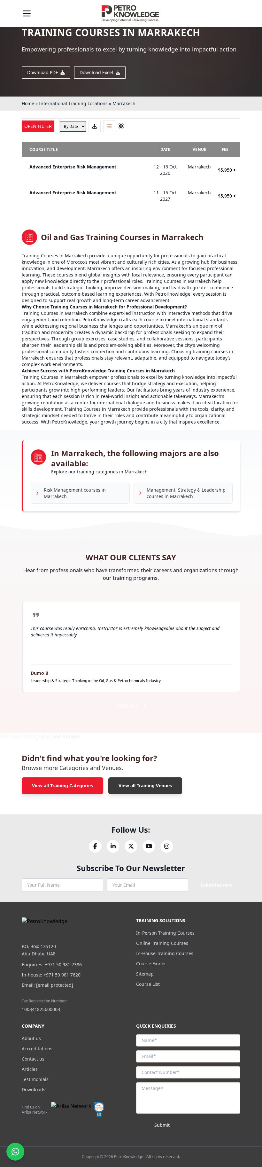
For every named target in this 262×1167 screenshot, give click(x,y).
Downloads (33, 1089)
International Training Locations (73, 103)
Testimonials (35, 1079)
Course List (148, 984)
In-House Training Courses (164, 953)
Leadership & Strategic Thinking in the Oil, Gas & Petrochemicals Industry (96, 680)
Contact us (33, 1059)
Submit (162, 1125)
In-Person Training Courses (165, 933)
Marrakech (123, 103)
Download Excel (96, 72)
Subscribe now (216, 885)
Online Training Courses (162, 943)
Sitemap (145, 974)
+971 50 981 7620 (62, 975)
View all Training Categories (62, 785)
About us (31, 1038)
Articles (30, 1069)
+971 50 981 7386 (63, 964)
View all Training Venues (145, 785)
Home (28, 103)
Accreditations (37, 1049)
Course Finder (151, 964)
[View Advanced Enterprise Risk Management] (131, 170)
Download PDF (42, 72)
